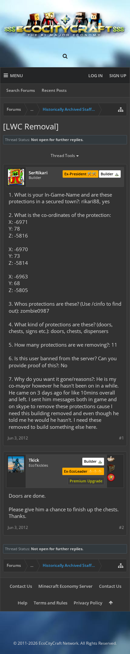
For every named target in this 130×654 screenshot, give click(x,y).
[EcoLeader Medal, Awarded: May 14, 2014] (111, 459)
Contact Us (21, 586)
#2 (121, 527)
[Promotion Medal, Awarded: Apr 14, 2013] (111, 468)
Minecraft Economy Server (65, 586)
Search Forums (20, 90)
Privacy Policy (88, 603)
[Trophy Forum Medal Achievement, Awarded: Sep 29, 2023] (111, 478)
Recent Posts (54, 90)
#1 (121, 437)
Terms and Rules (50, 603)
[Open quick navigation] (121, 109)
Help (22, 603)
